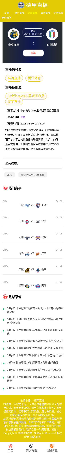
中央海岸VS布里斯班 (33, 174)
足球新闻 (58, 13)
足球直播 (32, 13)
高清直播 (14, 78)
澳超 (22, 117)
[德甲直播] (32, 4)
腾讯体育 (34, 78)
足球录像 (6, 17)
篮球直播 (45, 13)
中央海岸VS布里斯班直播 (26, 96)
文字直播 (14, 101)
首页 (6, 13)
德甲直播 (19, 13)
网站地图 (35, 436)
